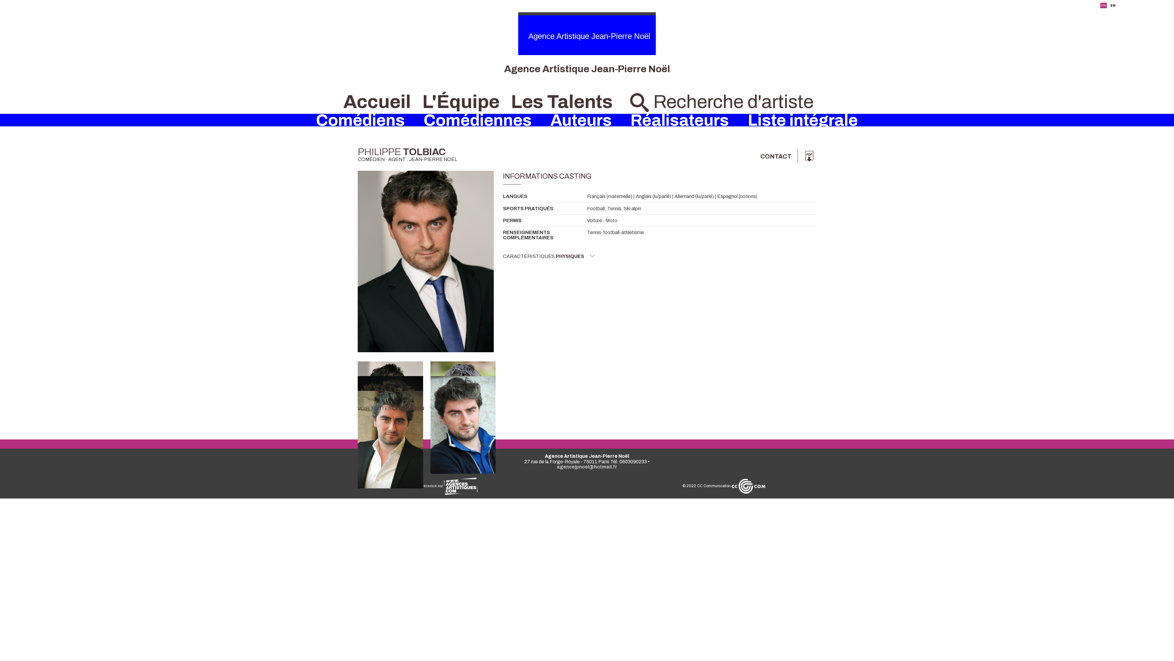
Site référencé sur (426, 486)
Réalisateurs (679, 120)
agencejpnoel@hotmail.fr (587, 466)
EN (1112, 5)
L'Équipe (461, 101)
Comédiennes (478, 120)
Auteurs (581, 120)
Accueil (377, 101)
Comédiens (360, 120)
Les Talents (562, 101)
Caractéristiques (543, 256)
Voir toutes (391, 408)
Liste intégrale (803, 120)
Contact (776, 156)
